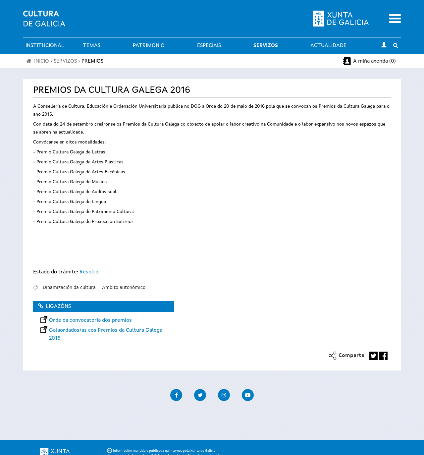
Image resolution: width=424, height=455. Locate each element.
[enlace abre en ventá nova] (373, 356)
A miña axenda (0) (374, 61)
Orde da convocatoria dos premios (90, 320)
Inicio (41, 61)
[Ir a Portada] (44, 22)
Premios (92, 61)
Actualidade (328, 45)
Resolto (89, 272)
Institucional (45, 45)
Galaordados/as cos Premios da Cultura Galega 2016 (105, 330)
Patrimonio (149, 45)
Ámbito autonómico (123, 287)
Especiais (209, 45)
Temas (91, 45)
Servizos (265, 45)
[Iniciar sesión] (384, 46)
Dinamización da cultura (69, 287)
